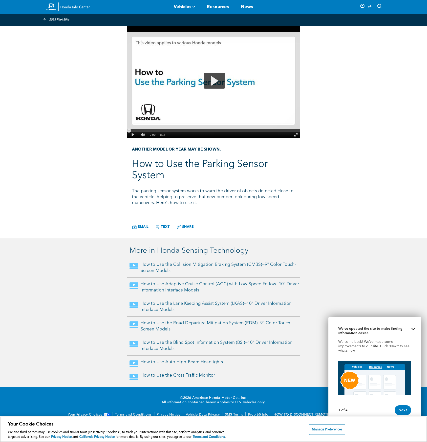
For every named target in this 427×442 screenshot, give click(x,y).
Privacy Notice (169, 414)
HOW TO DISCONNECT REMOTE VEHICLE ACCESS (316, 414)
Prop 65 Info (258, 414)
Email (142, 227)
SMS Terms (234, 414)
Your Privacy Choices (85, 414)
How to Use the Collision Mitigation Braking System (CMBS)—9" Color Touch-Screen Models (218, 267)
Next (403, 410)
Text (165, 227)
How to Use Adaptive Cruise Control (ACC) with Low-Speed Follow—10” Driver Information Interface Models (220, 287)
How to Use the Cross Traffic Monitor (178, 375)
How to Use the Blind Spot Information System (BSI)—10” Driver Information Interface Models (217, 345)
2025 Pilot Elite (59, 19)
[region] (213, 429)
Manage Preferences (327, 429)
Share (187, 227)
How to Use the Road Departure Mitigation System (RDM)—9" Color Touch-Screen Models (216, 326)
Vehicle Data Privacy (203, 414)
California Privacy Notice (97, 437)
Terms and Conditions (133, 414)
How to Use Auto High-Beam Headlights (182, 362)
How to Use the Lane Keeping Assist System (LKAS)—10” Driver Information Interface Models (216, 306)
